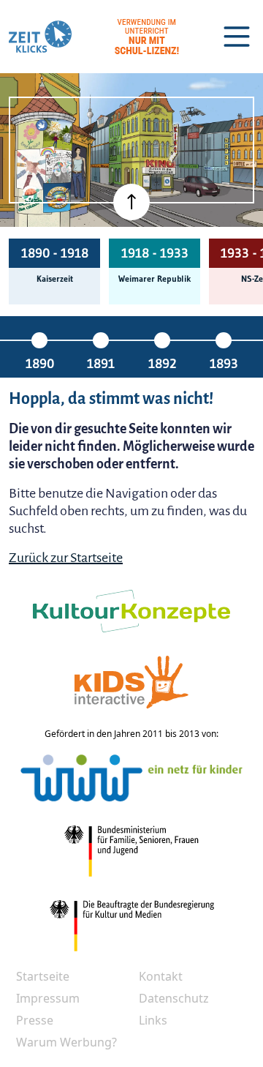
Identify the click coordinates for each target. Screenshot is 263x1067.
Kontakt (161, 976)
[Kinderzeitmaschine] (58, 134)
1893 (224, 364)
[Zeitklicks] (40, 36)
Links (153, 1020)
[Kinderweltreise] (57, 196)
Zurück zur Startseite (66, 557)
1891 (101, 364)
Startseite (42, 976)
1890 (40, 364)
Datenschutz (174, 998)
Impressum (48, 998)
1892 (162, 364)
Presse (34, 1020)
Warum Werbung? (66, 1042)
